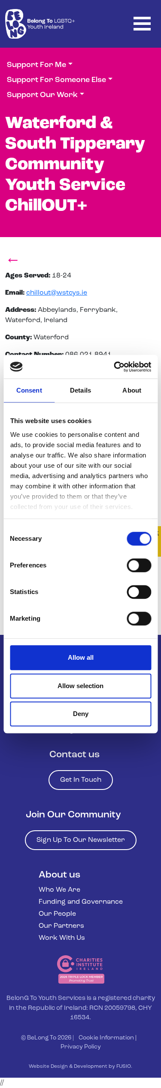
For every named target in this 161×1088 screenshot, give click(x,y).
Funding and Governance (81, 902)
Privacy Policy (81, 1047)
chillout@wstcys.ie (56, 293)
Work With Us (62, 938)
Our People (57, 914)
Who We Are (59, 890)
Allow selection (80, 685)
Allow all (81, 657)
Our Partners (61, 926)
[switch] (139, 565)
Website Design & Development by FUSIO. (80, 1066)
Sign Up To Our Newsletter (80, 840)
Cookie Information (106, 1038)
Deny (80, 713)
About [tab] (131, 390)
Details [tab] (80, 390)
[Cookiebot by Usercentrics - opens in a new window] (114, 366)
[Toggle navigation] (142, 24)
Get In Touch (80, 780)
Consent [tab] (29, 390)
